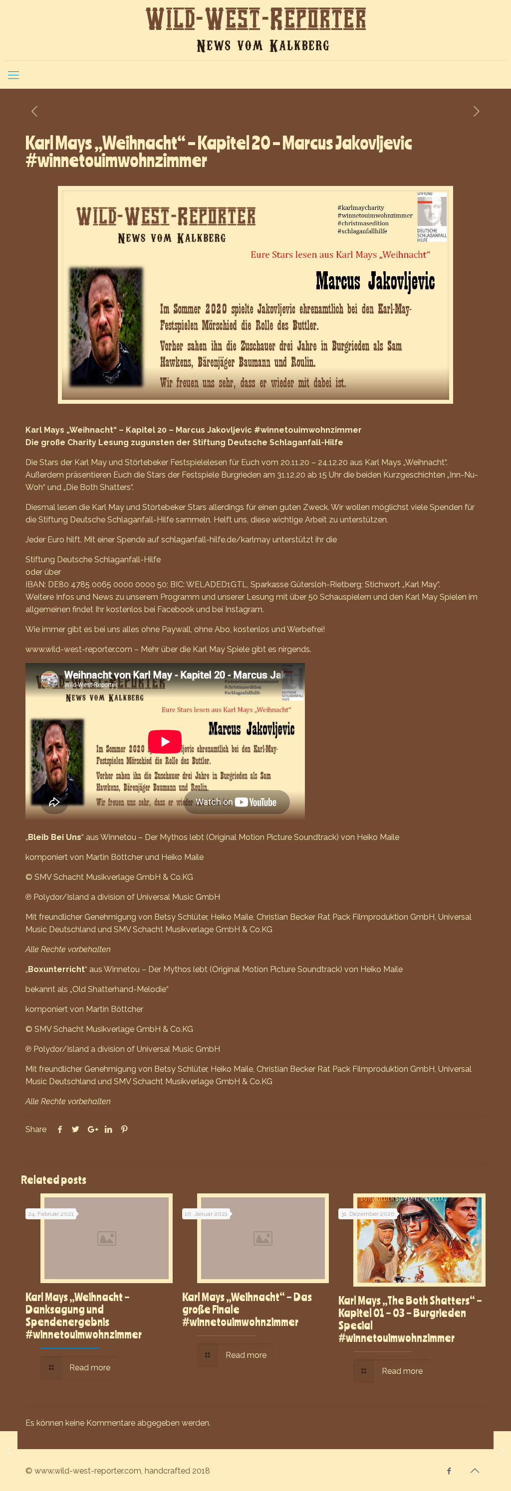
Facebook (175, 609)
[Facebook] (449, 1471)
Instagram (243, 609)
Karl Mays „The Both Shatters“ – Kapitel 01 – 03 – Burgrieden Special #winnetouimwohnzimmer (410, 1319)
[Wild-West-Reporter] (255, 30)
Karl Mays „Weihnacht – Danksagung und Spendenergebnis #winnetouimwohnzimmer (83, 1315)
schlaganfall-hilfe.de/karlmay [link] (215, 539)
